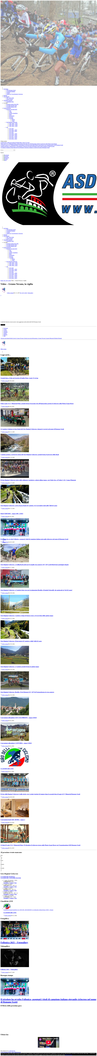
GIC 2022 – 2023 (13, 129)
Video (10, 112)
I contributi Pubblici (10, 91)
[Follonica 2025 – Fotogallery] (15, 939)
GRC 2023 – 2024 (13, 124)
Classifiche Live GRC (17, 909)
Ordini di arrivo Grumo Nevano (12, 338)
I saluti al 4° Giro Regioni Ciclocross (14, 94)
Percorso (11, 117)
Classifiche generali (7, 100)
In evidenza (40, 909)
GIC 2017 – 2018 (13, 136)
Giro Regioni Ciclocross (11, 122)
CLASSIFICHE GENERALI (8, 876)
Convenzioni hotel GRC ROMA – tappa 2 (13, 819)
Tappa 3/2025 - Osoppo (48, 909)
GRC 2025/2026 (26, 909)
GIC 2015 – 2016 (13, 137)
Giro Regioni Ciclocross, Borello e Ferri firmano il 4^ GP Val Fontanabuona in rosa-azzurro (27, 692)
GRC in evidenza (33, 909)
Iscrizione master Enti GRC (12, 104)
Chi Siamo (5, 89)
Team (13, 121)
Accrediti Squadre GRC (11, 105)
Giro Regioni (6, 96)
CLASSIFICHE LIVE (7, 768)
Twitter (5, 329)
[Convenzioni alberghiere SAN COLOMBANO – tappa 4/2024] (15, 714)
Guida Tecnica (9, 99)
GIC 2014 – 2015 (13, 138)
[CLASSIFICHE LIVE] (15, 766)
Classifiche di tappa (7, 909)
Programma (11, 115)
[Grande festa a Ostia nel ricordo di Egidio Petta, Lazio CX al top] (15, 375)
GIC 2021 (11, 132)
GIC (7, 127)
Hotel (10, 114)
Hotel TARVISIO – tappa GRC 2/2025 (12, 513)
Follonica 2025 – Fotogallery (14, 942)
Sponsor (5, 95)
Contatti (8, 92)
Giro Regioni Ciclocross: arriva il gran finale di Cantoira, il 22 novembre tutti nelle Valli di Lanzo (29, 505)
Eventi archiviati (7, 108)
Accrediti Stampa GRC (11, 106)
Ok (66, 1054)
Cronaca (11, 883)
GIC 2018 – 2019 (13, 135)
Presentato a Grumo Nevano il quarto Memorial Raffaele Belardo (43, 338)
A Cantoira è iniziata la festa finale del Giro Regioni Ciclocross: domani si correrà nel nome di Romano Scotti (25, 147)
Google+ (5, 330)
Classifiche (6, 894)
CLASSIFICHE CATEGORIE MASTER (11, 878)
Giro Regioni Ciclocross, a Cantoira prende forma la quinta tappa (20, 666)
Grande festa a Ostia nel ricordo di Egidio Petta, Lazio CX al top (15, 142)
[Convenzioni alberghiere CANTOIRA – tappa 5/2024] (15, 740)
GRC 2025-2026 (10, 98)
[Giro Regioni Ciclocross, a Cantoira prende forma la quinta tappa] (15, 663)
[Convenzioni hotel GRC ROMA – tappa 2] (15, 817)
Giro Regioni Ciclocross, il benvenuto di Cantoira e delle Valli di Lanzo (21, 641)
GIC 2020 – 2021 (13, 131)
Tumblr (5, 333)
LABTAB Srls (12, 1051)
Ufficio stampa (10, 293)
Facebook (5, 328)
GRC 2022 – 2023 (13, 126)
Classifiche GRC (10, 101)
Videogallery (30, 293)
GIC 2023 (11, 128)
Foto (10, 110)
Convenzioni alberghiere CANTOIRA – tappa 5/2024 (16, 743)
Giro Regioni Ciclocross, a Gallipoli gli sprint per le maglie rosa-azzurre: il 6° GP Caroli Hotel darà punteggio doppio (35, 564)
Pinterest (5, 334)
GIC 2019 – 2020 (13, 133)
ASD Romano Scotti (11, 90)
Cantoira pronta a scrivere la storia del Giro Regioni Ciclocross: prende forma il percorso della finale (30, 454)
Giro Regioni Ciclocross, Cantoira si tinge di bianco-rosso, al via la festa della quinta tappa (27, 615)
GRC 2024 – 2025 (13, 123)
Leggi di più (69, 1054)
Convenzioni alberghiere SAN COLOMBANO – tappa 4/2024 (19, 717)
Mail (4, 336)
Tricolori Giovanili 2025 (11, 109)
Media (13, 119)
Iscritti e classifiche (13, 113)
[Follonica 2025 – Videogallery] (15, 966)
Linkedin (5, 332)
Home (2, 280)
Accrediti (11, 118)
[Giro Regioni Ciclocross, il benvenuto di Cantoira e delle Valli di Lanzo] (15, 638)
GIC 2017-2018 (7, 280)
